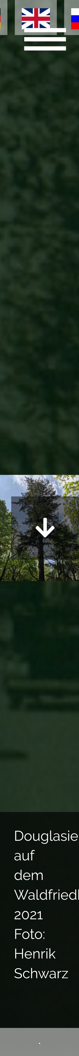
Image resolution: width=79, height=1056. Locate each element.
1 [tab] (39, 1043)
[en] (36, 17)
